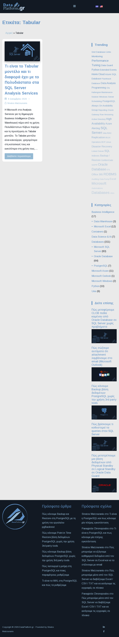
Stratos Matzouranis (17, 103)
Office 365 (97, 174)
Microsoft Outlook (101, 276)
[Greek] (97, 6)
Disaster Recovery (102, 146)
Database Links (103, 52)
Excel (113, 178)
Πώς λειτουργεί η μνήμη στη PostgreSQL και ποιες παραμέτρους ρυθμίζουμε (57, 570)
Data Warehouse (103, 221)
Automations (97, 188)
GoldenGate (107, 160)
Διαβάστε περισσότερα (19, 156)
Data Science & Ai (101, 236)
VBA (112, 193)
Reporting (102, 110)
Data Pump (104, 179)
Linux (108, 142)
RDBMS (110, 174)
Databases (101, 192)
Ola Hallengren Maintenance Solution (102, 92)
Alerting (96, 128)
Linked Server (98, 151)
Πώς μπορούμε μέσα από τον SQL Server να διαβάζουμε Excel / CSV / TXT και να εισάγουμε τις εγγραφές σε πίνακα (98, 579)
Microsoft (99, 183)
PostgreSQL (108, 101)
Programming (99, 87)
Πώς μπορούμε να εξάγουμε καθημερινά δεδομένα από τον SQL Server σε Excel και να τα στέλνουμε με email (98, 556)
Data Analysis (108, 83)
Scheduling (97, 101)
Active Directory (99, 119)
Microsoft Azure (100, 271)
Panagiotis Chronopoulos (95, 528)
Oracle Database (103, 256)
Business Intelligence (103, 212)
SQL (107, 150)
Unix (105, 133)
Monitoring (97, 56)
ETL (108, 170)
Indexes (95, 155)
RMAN (95, 74)
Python (95, 69)
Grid (93, 52)
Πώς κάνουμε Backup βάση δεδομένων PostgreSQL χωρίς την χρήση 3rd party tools (58, 556)
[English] (101, 6)
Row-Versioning (106, 115)
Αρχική (9, 33)
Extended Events (108, 70)
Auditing (95, 179)
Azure (109, 123)
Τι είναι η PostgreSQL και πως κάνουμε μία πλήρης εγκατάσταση (99, 518)
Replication (98, 137)
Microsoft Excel (102, 226)
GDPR (94, 165)
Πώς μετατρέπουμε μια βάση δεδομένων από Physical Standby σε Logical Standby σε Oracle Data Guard (103, 465)
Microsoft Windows (102, 281)
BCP (103, 142)
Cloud (101, 74)
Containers (97, 231)
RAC (109, 133)
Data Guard (107, 65)
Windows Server (106, 97)
